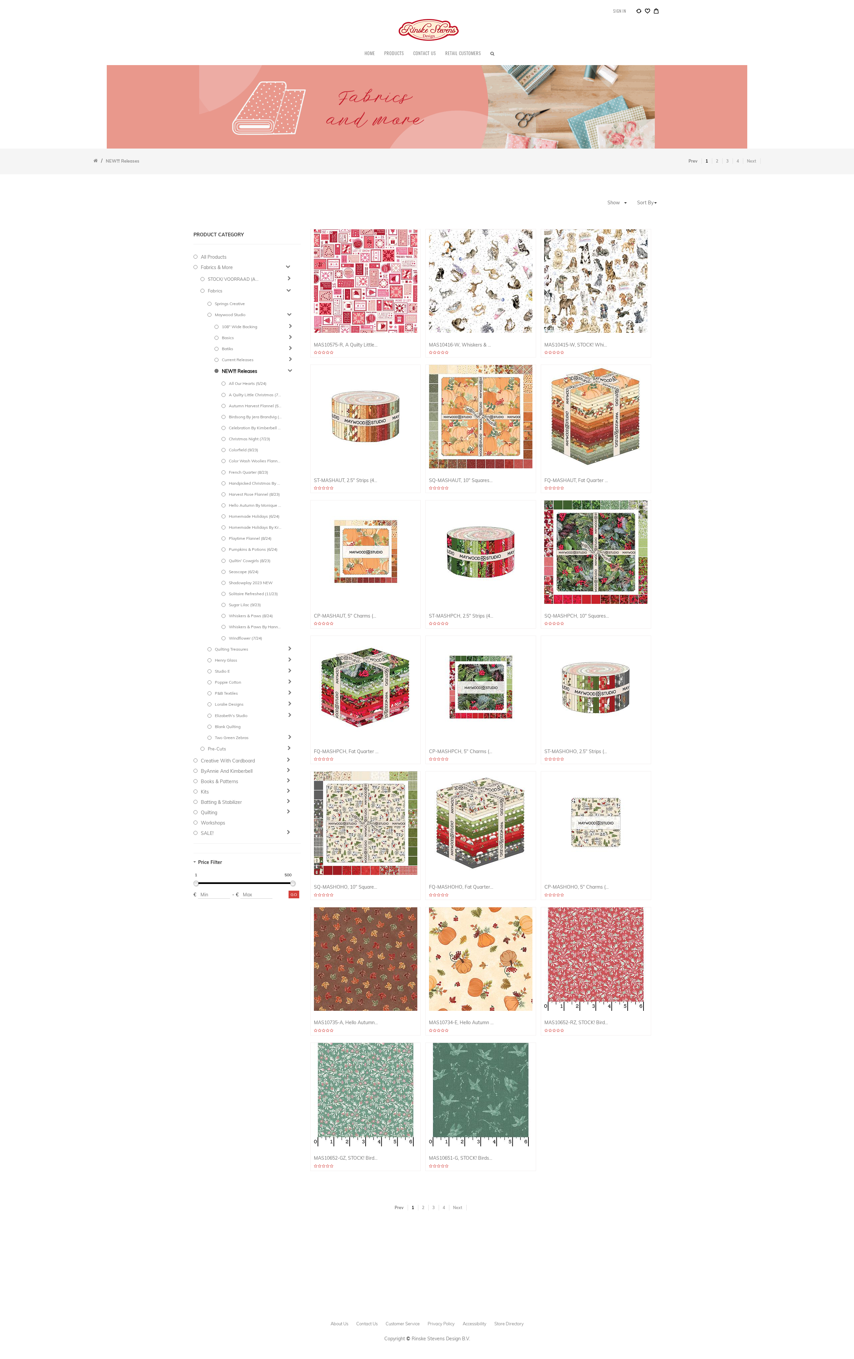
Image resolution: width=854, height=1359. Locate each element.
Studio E (222, 671)
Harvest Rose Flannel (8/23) (254, 494)
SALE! (207, 833)
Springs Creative (230, 303)
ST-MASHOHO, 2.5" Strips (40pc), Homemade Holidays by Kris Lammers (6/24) (576, 751)
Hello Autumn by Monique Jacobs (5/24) (255, 505)
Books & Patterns (219, 781)
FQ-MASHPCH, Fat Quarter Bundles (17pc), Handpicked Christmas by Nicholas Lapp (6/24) (346, 751)
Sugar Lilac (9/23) (245, 604)
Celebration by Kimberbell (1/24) (255, 427)
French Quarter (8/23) (248, 472)
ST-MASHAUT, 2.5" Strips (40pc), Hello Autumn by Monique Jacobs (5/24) (346, 480)
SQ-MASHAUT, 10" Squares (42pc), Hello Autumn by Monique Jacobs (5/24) (461, 480)
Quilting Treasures (231, 649)
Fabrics (215, 290)
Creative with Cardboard (228, 761)
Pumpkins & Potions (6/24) (253, 549)
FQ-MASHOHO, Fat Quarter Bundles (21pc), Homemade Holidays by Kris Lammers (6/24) (461, 887)
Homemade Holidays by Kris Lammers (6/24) (255, 527)
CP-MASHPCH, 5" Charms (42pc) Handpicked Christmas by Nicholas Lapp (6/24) (461, 751)
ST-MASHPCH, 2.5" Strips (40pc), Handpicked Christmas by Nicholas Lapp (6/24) (461, 616)
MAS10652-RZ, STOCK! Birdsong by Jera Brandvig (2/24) (576, 1022)
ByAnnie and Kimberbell (227, 771)
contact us (367, 1323)
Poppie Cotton (228, 682)
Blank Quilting (228, 726)
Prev (693, 161)
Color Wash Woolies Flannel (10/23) (255, 460)
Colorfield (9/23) (243, 449)
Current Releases (238, 359)
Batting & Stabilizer (221, 802)
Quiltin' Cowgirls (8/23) (250, 560)
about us (339, 1323)
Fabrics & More (217, 267)
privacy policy (441, 1323)
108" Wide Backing (239, 326)
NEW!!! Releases (239, 371)
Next (751, 161)
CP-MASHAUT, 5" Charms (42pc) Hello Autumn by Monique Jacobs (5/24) (346, 616)
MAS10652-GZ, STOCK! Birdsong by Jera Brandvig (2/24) (346, 1158)
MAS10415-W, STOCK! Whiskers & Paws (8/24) (576, 345)
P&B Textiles (226, 693)
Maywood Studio (230, 314)
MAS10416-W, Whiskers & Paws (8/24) (461, 345)
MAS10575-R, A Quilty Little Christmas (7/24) (346, 345)
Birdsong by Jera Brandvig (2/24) (255, 416)
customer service (403, 1323)
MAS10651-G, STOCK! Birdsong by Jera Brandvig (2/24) (461, 1158)
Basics (228, 337)
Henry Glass (226, 660)
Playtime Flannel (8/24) (250, 538)
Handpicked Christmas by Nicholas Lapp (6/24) (255, 483)
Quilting (209, 813)
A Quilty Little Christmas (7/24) (255, 394)
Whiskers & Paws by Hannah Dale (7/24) (255, 626)
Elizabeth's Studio (231, 715)
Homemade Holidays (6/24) (254, 516)
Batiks (227, 348)
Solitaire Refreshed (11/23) (253, 593)
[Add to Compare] (639, 12)
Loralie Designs (229, 704)
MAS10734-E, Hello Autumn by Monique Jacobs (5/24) (461, 1022)
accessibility (474, 1323)
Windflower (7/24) (245, 638)
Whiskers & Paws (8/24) (251, 615)
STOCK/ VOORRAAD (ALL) (234, 279)
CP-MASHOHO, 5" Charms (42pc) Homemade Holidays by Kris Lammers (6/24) (576, 887)
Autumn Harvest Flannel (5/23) (255, 405)
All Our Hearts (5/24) (248, 383)
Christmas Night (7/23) (249, 438)
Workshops (213, 823)
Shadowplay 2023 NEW (251, 582)
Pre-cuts (217, 748)
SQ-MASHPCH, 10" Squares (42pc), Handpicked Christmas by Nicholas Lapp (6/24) (576, 616)
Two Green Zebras (232, 737)
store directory (509, 1323)
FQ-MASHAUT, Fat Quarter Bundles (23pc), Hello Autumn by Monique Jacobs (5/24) (576, 480)
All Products (214, 257)
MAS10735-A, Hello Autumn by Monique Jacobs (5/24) (346, 1022)
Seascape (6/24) (244, 571)
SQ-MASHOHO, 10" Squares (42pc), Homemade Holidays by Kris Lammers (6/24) (346, 887)
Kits (205, 792)
